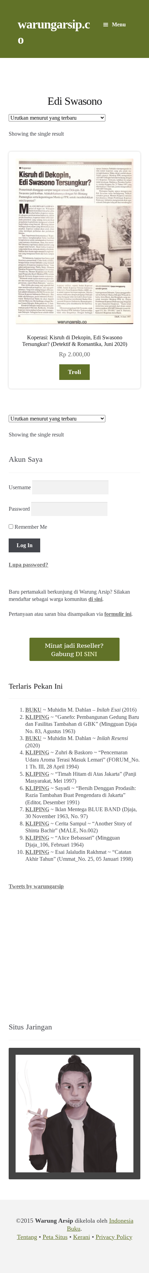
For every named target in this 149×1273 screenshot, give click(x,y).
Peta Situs (55, 1236)
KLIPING (37, 717)
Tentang (27, 1236)
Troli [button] (74, 371)
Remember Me (30, 527)
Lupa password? (28, 565)
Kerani (81, 1236)
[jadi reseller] (74, 649)
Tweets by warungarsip (36, 886)
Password (19, 509)
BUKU (33, 710)
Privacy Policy (114, 1236)
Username (20, 487)
